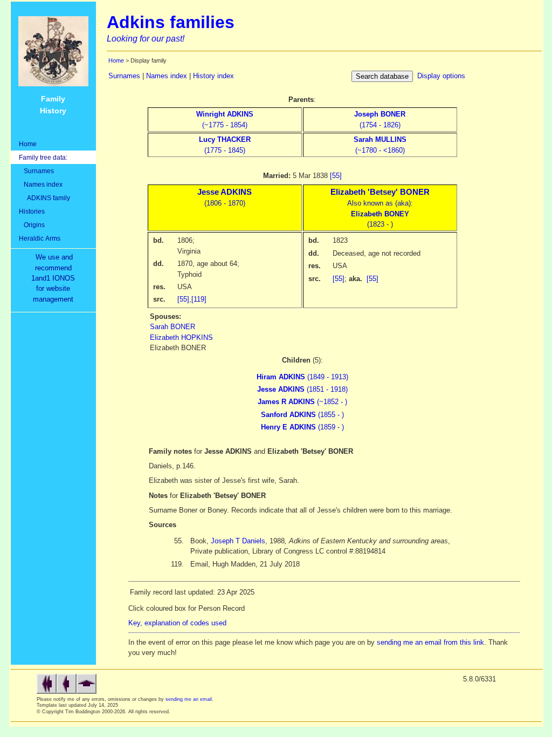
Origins (32, 224)
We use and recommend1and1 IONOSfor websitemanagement (55, 278)
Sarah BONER (172, 327)
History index (213, 76)
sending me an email (188, 699)
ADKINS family (44, 197)
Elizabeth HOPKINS (181, 337)
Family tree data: (43, 157)
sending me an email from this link (430, 642)
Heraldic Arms (39, 238)
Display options (441, 76)
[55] (336, 176)
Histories (32, 211)
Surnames (36, 170)
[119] (198, 299)
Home (28, 143)
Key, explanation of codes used (177, 623)
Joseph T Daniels (238, 541)
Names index (41, 184)
